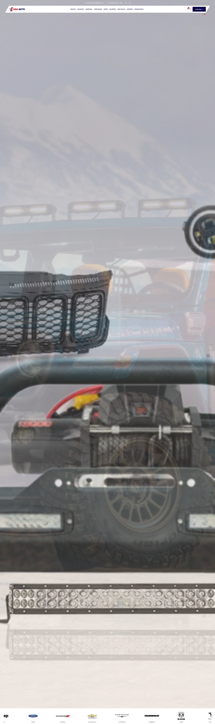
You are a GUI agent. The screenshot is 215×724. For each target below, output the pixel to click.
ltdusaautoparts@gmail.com (95, 3)
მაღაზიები (80, 9)
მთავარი (73, 9)
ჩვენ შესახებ (121, 9)
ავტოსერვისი (98, 9)
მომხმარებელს (138, 9)
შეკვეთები (112, 9)
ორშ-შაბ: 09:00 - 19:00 (115, 3)
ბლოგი (106, 9)
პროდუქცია (88, 9)
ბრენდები (130, 9)
